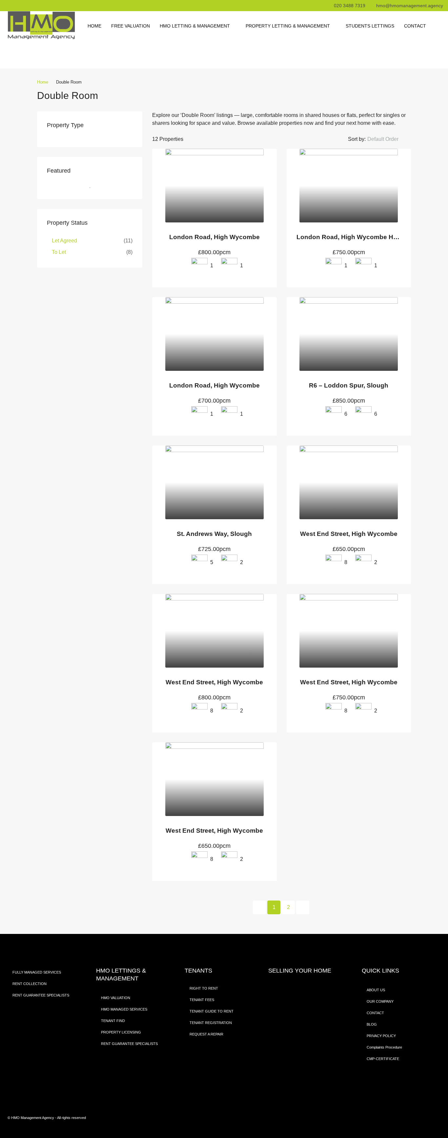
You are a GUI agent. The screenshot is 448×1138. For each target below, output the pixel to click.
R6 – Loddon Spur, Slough (348, 385)
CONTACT (415, 25)
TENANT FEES (202, 1000)
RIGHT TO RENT (204, 988)
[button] (388, 139)
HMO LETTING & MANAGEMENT (195, 25)
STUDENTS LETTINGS (370, 25)
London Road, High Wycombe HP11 (350, 237)
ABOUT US (376, 990)
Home (94, 25)
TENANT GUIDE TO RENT (212, 1011)
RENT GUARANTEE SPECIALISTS (40, 995)
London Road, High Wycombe (214, 237)
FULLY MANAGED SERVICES (36, 972)
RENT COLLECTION (29, 984)
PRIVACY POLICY (381, 1036)
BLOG (372, 1024)
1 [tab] (93, 187)
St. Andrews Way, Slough (214, 533)
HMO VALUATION (115, 998)
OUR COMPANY (380, 1001)
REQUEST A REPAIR (206, 1034)
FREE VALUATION (130, 25)
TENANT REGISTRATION (211, 1023)
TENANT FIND (113, 1021)
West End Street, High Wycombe (348, 533)
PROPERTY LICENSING (121, 1032)
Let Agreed (64, 240)
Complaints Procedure (384, 1047)
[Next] (302, 907)
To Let (59, 252)
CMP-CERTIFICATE (383, 1059)
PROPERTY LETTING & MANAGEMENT (288, 25)
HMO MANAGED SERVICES (124, 1009)
